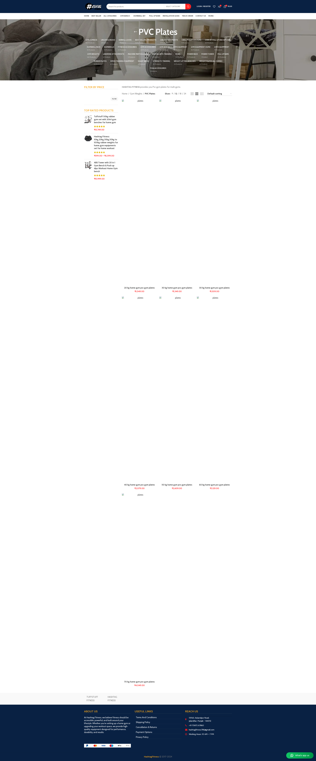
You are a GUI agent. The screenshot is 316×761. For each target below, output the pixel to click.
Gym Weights (136, 93)
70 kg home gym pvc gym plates (139, 681)
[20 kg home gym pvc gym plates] (139, 192)
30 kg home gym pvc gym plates (177, 288)
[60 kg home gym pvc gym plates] (214, 389)
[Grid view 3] (196, 94)
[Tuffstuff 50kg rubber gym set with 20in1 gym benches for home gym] (88, 123)
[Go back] (135, 31)
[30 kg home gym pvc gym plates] (176, 192)
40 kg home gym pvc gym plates (139, 485)
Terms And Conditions (146, 717)
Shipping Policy (143, 722)
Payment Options (144, 732)
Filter (114, 99)
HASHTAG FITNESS (112, 699)
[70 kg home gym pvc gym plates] (139, 586)
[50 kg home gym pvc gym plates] (176, 389)
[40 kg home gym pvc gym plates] (139, 389)
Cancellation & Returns (146, 727)
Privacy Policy (142, 737)
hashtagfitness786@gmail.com (201, 730)
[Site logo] (93, 6)
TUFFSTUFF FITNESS (92, 699)
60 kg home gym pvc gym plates (214, 485)
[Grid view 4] (202, 94)
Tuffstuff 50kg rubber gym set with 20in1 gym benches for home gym (105, 119)
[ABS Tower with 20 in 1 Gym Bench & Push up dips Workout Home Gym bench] (88, 170)
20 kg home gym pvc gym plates (139, 288)
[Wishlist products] (214, 6)
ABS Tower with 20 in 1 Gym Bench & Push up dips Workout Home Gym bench (106, 167)
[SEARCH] (188, 6)
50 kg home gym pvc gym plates (177, 485)
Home (124, 93)
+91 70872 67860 (196, 725)
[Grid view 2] (192, 94)
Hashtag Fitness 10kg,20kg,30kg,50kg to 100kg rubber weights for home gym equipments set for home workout (106, 142)
